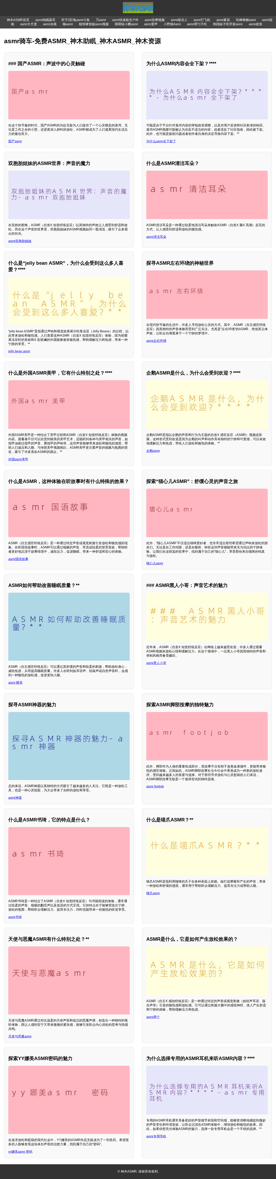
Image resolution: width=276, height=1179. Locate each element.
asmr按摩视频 (155, 20)
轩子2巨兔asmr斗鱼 (75, 20)
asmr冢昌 (223, 20)
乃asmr (101, 20)
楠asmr (68, 24)
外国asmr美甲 (18, 459)
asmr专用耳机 (156, 1136)
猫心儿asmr (154, 563)
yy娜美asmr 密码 (20, 1151)
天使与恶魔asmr (20, 1036)
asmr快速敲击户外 (125, 20)
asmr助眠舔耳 (45, 20)
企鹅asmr (153, 450)
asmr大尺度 (28, 24)
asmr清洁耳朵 (156, 236)
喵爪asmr (153, 893)
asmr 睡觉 (15, 682)
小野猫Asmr (172, 24)
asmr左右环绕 (156, 340)
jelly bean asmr (19, 351)
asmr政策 (255, 24)
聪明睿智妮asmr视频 (94, 24)
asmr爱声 (151, 24)
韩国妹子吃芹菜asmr (228, 24)
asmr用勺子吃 (197, 24)
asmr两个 (153, 1017)
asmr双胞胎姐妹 (20, 241)
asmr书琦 (15, 917)
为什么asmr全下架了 (161, 141)
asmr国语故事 (18, 559)
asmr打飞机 (202, 20)
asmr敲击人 (179, 20)
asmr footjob (155, 786)
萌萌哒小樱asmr (126, 24)
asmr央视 (50, 24)
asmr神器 (15, 797)
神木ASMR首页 (18, 20)
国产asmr (15, 141)
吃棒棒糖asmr (246, 20)
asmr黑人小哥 (156, 663)
